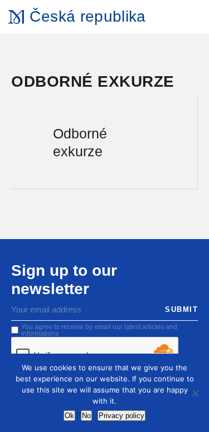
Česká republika (87, 16)
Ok (69, 415)
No (86, 415)
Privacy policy (121, 415)
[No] (195, 393)
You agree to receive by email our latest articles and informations (99, 330)
